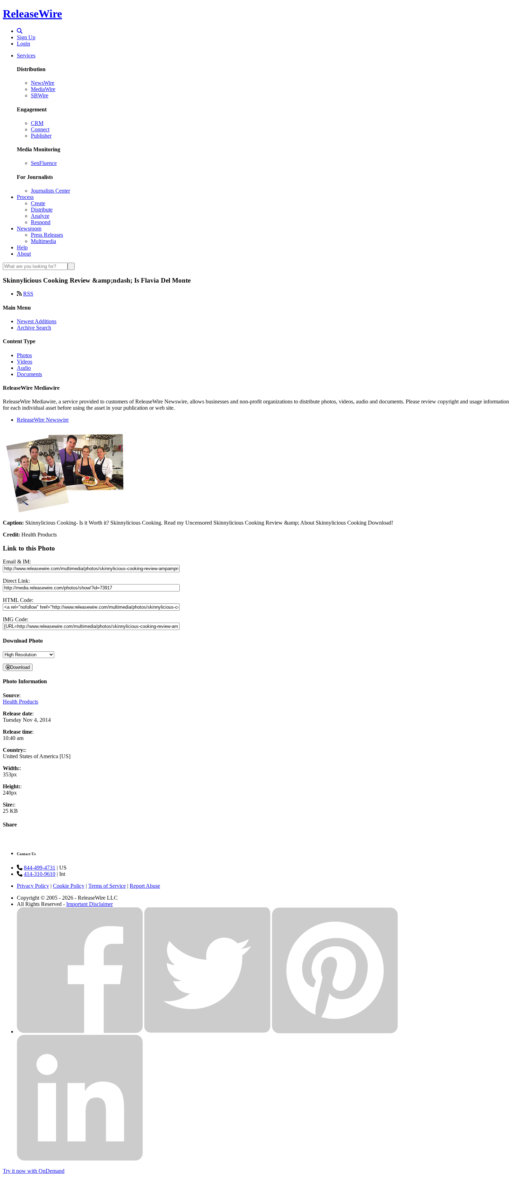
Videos (24, 362)
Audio (24, 368)
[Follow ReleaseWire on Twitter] (207, 1031)
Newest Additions (36, 321)
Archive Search (34, 328)
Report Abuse (145, 886)
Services (26, 55)
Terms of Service (107, 886)
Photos (24, 355)
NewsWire (42, 83)
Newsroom (29, 228)
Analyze (40, 216)
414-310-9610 (39, 874)
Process (25, 197)
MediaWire (43, 89)
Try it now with (33, 1171)
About (24, 254)
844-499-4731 (39, 868)
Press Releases (47, 235)
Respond (40, 222)
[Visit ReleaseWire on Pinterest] (335, 1031)
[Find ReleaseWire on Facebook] (80, 1031)
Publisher (41, 136)
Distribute (42, 210)
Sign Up (26, 37)
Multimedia (43, 241)
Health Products (20, 702)
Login (23, 44)
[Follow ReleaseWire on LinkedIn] (80, 1159)
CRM (37, 123)
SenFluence (44, 163)
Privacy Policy (33, 886)
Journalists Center (50, 191)
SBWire (39, 95)
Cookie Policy (68, 886)
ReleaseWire (32, 13)
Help (22, 247)
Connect (40, 129)
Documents (29, 374)
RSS (28, 294)
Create (38, 203)
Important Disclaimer (89, 904)
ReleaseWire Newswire (43, 420)
